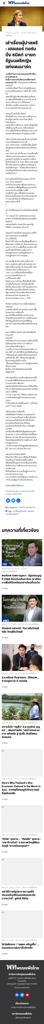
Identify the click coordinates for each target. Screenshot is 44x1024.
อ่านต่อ (5, 588)
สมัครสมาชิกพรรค (23, 1017)
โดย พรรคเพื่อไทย (9, 571)
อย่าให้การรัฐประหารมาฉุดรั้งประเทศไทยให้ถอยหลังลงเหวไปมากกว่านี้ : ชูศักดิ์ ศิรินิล (18, 895)
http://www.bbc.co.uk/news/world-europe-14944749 (20, 493)
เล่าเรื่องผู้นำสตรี (19, 511)
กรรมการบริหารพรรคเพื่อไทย (23, 1007)
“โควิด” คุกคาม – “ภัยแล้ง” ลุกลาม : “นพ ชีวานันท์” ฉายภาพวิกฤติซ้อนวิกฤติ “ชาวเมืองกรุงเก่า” (21, 842)
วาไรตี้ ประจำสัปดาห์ (26, 507)
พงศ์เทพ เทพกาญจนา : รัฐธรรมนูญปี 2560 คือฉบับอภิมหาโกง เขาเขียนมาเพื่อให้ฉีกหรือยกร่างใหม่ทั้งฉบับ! (21, 579)
